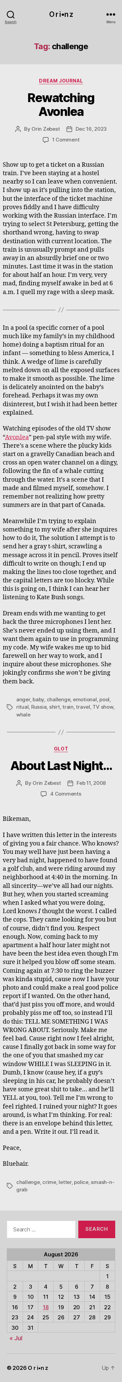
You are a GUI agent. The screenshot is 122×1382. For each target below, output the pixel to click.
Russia (38, 707)
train (68, 707)
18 (45, 1307)
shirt (54, 707)
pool (104, 699)
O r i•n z (61, 14)
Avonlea (17, 437)
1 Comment (66, 139)
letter (65, 1182)
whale (23, 714)
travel (83, 707)
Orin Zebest (46, 129)
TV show (103, 707)
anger (23, 699)
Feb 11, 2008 (91, 783)
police (81, 1182)
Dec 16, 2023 (91, 129)
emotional (85, 699)
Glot (61, 748)
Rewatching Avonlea (60, 104)
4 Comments (65, 794)
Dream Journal (61, 81)
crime (49, 1182)
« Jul (15, 1338)
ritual (22, 707)
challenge (58, 699)
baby (38, 699)
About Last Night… (61, 765)
